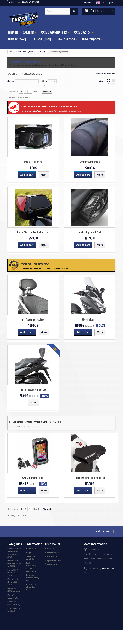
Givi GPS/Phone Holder (33, 477)
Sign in (110, 2)
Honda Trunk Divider (33, 161)
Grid (108, 83)
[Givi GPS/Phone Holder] (33, 453)
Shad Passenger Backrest (33, 389)
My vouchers (51, 564)
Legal (28, 553)
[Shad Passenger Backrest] (33, 365)
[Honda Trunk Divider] (33, 137)
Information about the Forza (31, 587)
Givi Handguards (90, 319)
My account (52, 544)
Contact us (88, 2)
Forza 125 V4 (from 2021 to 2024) (14, 573)
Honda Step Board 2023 (89, 232)
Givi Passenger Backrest (33, 319)
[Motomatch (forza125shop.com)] (24, 20)
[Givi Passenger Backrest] (33, 295)
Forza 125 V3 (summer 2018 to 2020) (14, 563)
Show (44, 81)
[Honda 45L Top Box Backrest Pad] (33, 207)
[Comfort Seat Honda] (89, 137)
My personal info (53, 560)
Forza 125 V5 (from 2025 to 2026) (14, 582)
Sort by (11, 81)
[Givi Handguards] (89, 295)
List (113, 83)
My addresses (51, 556)
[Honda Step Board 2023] (89, 207)
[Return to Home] (11, 52)
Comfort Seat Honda (90, 161)
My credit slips (52, 553)
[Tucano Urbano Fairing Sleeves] (89, 453)
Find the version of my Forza (32, 578)
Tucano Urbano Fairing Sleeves (90, 477)
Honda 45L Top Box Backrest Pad (33, 232)
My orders (49, 549)
